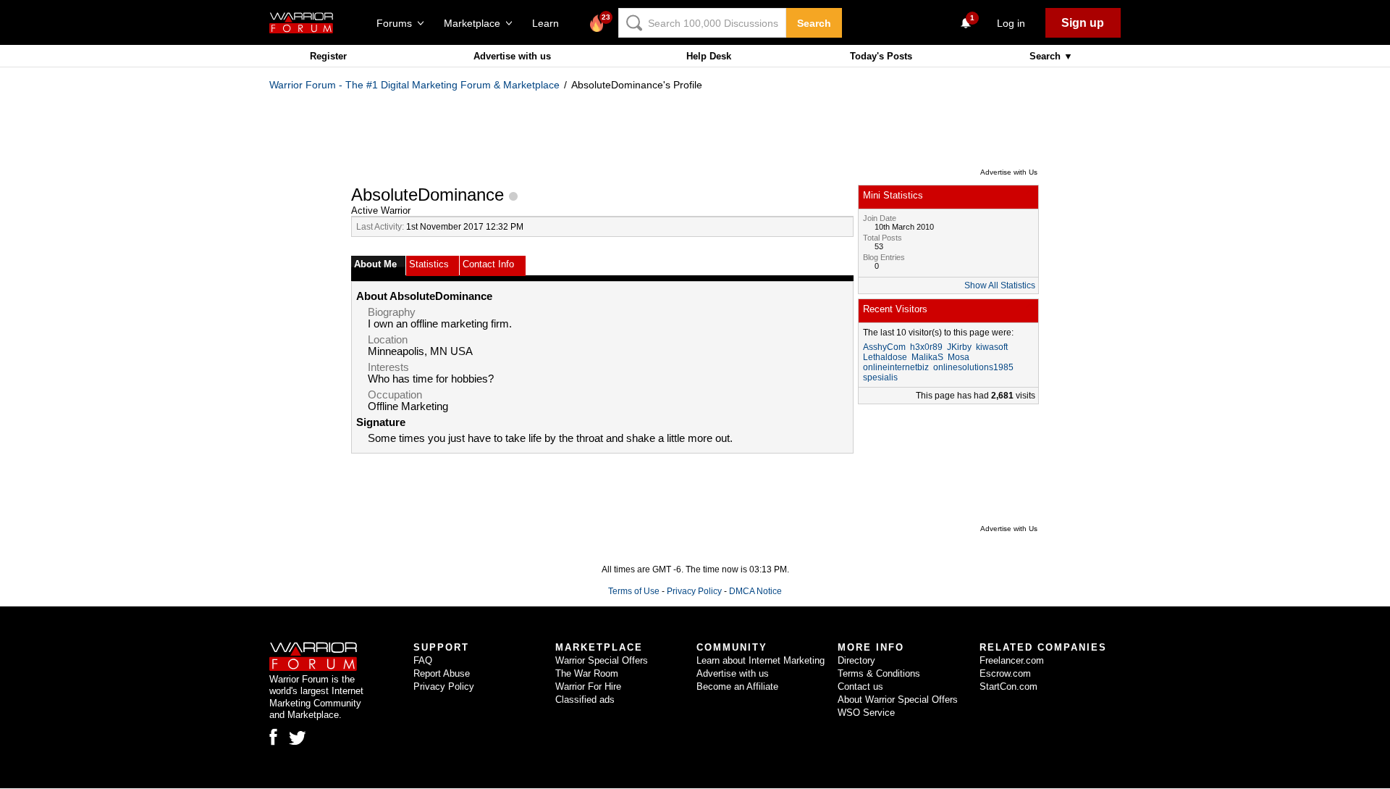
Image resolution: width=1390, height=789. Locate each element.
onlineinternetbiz (896, 367)
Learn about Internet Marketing (760, 660)
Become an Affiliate (737, 686)
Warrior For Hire (588, 686)
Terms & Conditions (879, 673)
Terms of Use (634, 591)
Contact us (860, 686)
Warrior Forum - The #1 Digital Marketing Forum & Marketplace (414, 85)
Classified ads (585, 699)
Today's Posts (881, 56)
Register (328, 56)
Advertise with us (512, 56)
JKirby (959, 347)
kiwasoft (992, 347)
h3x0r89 (926, 347)
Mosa (958, 357)
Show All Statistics (999, 285)
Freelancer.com (1012, 660)
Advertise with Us (1008, 172)
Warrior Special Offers (601, 660)
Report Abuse (441, 673)
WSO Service (866, 712)
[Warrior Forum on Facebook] (273, 737)
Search (814, 23)
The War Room (586, 673)
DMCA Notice (755, 591)
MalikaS (927, 357)
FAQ (422, 660)
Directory (856, 660)
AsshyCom (884, 347)
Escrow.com (1005, 673)
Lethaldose (885, 357)
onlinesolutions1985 (973, 367)
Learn (550, 23)
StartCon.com (1008, 686)
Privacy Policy (694, 591)
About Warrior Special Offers (898, 699)
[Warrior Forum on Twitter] (297, 738)
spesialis (880, 377)
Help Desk (708, 56)
